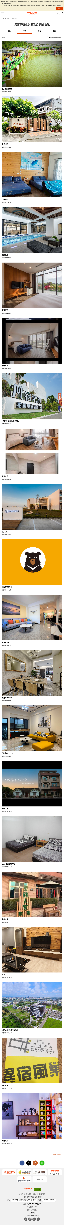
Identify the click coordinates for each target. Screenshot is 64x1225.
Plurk (35, 1163)
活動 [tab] (54, 31)
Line (34, 1219)
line (42, 1163)
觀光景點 (14, 18)
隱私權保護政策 (32, 1210)
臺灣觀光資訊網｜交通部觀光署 (32, 13)
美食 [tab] (39, 31)
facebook (22, 1163)
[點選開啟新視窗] (32, 64)
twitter (28, 1163)
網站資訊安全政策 (32, 1207)
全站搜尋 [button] (58, 13)
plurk (38, 1219)
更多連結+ (40, 1179)
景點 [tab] (9, 31)
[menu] (2, 13)
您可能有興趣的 (62, 13)
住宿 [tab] (24, 31)
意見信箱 (32, 1213)
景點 (8, 18)
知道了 (60, 8)
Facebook (25, 1219)
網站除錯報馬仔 (57, 1154)
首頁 (3, 18)
